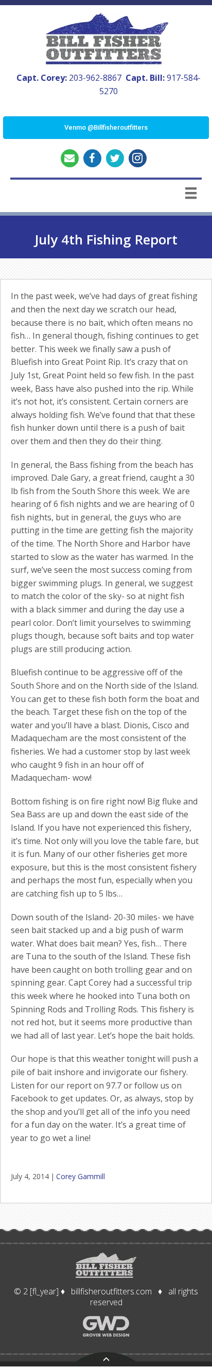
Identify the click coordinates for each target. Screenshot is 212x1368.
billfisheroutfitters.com (111, 1291)
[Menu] (191, 193)
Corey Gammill (80, 1176)
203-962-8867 (95, 77)
